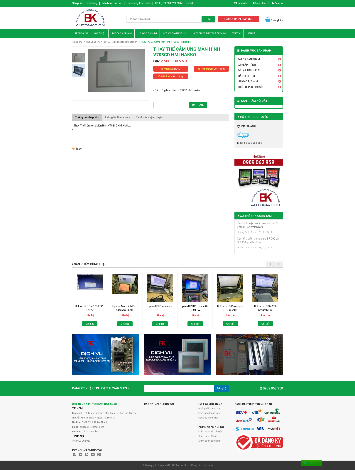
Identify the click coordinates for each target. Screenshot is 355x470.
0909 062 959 (272, 388)
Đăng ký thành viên (208, 417)
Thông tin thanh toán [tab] (117, 117)
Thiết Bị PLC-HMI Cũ (250, 87)
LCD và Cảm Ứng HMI (175, 33)
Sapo (210, 465)
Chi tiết (90, 323)
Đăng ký (278, 3)
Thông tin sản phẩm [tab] (87, 117)
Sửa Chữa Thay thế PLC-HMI (209, 33)
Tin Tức (236, 33)
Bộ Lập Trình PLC (249, 70)
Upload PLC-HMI (147, 33)
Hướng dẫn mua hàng (209, 408)
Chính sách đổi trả (207, 436)
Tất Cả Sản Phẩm (122, 33)
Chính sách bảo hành (209, 440)
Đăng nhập (260, 3)
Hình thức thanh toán (209, 413)
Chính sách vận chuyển (210, 431)
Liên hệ (251, 33)
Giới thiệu (100, 33)
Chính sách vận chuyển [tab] (149, 117)
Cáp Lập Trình (247, 64)
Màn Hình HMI (247, 75)
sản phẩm (242, 3)
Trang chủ (81, 33)
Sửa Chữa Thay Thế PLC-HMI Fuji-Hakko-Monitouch (111, 42)
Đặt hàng (198, 104)
